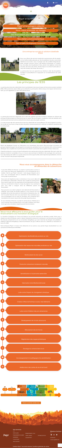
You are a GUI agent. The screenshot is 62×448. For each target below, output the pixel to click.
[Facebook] (51, 435)
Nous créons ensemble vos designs (31, 30)
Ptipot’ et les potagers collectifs (30, 26)
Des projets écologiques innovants (30, 43)
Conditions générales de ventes (40, 446)
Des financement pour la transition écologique (30, 35)
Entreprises (15, 437)
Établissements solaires (18, 435)
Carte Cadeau (28, 435)
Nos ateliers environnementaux (30, 39)
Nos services (17, 430)
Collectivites (16, 439)
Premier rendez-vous (30, 433)
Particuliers (16, 433)
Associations (16, 441)
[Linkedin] (57, 435)
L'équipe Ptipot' (28, 437)
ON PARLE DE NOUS (42, 435)
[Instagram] (54, 435)
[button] (31, 11)
